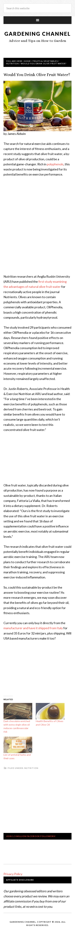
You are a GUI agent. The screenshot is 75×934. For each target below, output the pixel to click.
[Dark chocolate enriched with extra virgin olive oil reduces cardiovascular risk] (17, 711)
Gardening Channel (37, 33)
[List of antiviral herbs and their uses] (17, 745)
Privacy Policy (12, 874)
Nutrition (31, 768)
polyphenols (55, 164)
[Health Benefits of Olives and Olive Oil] (50, 711)
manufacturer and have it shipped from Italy (33, 628)
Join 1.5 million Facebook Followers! (31, 836)
